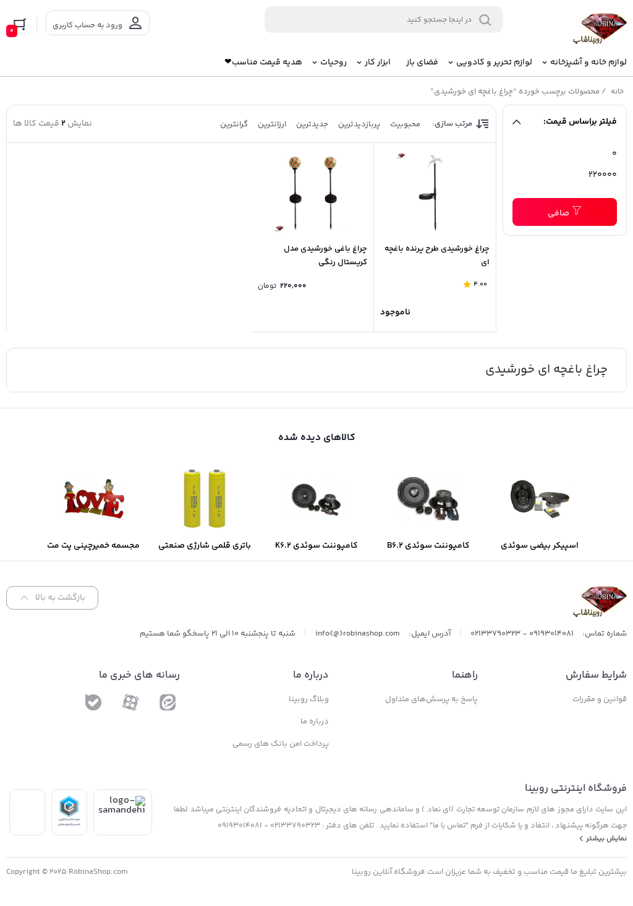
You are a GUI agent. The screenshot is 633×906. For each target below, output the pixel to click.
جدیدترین (312, 124)
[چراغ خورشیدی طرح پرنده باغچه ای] (435, 192)
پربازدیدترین (359, 124)
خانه (617, 92)
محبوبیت (405, 124)
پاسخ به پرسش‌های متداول (431, 699)
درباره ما (314, 721)
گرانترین (234, 124)
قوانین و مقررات (599, 699)
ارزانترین (272, 124)
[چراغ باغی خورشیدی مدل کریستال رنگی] (312, 192)
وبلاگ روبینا (309, 699)
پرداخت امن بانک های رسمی (280, 744)
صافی (558, 213)
